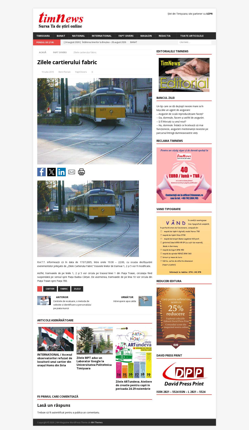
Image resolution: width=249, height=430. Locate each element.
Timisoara (43, 35)
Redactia (165, 35)
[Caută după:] (195, 42)
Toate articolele (192, 35)
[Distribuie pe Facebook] (42, 174)
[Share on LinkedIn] (62, 174)
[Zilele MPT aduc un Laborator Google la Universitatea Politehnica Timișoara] (95, 340)
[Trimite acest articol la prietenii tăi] (72, 174)
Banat (61, 35)
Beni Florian (65, 71)
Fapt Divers (126, 35)
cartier (50, 288)
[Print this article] (82, 174)
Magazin (146, 35)
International (102, 35)
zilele (77, 288)
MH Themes (96, 422)
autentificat (58, 412)
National (78, 35)
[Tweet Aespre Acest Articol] (52, 174)
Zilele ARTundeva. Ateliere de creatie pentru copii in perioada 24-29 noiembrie (134, 385)
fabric (64, 288)
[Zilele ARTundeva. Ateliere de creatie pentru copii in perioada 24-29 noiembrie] (134, 352)
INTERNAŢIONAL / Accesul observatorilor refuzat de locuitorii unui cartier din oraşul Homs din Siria (54, 360)
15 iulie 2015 (48, 71)
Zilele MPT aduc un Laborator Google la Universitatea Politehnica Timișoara (94, 363)
